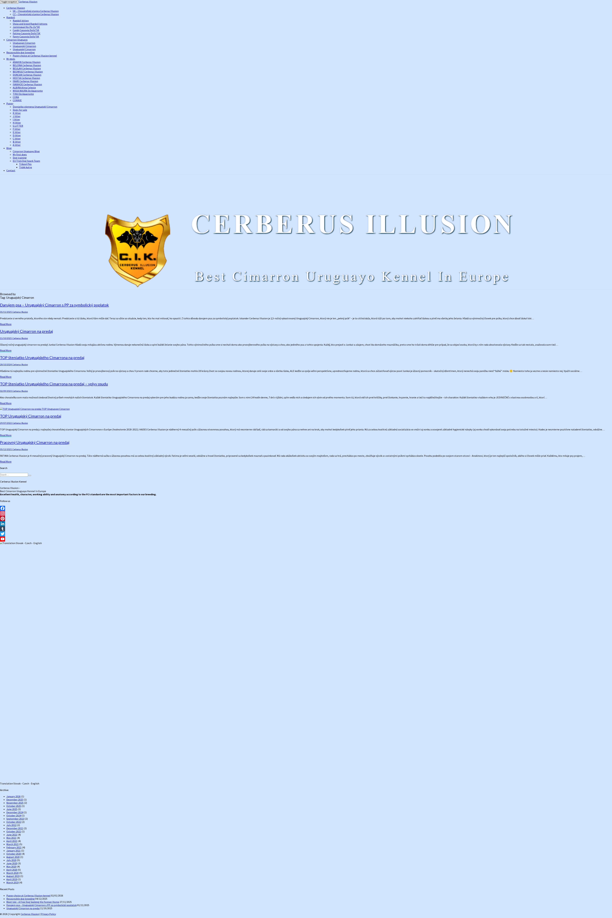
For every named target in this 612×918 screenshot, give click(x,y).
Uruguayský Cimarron (24, 46)
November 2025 (14, 802)
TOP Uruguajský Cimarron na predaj (30, 416)
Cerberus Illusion (28, 1)
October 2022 (13, 821)
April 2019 (11, 879)
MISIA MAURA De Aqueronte (28, 90)
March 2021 (12, 844)
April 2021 (11, 841)
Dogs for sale (20, 109)
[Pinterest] (306, 518)
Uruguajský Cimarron (24, 49)
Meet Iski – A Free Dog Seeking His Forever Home (32, 901)
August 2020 (13, 857)
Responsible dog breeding (20, 52)
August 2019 (13, 876)
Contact (10, 170)
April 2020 (11, 869)
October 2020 (13, 853)
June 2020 (11, 863)
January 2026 (13, 796)
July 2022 (11, 825)
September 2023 (15, 818)
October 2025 (13, 806)
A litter (17, 144)
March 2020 (12, 872)
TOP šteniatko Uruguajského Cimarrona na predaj (42, 357)
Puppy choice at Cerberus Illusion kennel (35, 55)
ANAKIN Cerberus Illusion (26, 62)
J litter (16, 116)
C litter (17, 138)
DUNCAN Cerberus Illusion (27, 74)
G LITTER (18, 125)
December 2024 (14, 812)
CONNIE (17, 100)
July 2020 (11, 860)
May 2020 (11, 866)
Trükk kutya (25, 167)
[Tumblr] (306, 528)
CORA (16, 97)
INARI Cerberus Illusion (25, 81)
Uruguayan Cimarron (24, 42)
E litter (17, 132)
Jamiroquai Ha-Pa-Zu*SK (26, 27)
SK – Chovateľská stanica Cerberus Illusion (36, 11)
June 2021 (11, 834)
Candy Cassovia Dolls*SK (26, 30)
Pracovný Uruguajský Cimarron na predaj (34, 442)
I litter (16, 119)
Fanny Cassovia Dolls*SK (26, 36)
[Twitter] (306, 533)
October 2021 (13, 831)
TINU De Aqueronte (23, 93)
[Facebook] (306, 508)
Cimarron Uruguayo (17, 39)
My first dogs (20, 154)
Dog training (20, 157)
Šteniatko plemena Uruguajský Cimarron (35, 106)
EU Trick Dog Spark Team (26, 160)
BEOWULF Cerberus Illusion (28, 71)
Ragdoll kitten (21, 20)
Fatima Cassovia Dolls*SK (26, 33)
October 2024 (13, 815)
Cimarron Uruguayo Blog (26, 151)
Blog (9, 148)
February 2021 (14, 847)
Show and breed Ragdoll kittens (30, 23)
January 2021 (13, 850)
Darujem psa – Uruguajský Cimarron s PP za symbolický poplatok (54, 305)
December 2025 (14, 799)
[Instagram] (306, 513)
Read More (5, 324)
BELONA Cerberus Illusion (27, 65)
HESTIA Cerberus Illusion (26, 78)
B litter (17, 141)
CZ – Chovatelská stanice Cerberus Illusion (36, 14)
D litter (17, 135)
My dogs (10, 58)
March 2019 (12, 882)
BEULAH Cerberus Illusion (27, 68)
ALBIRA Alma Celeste (24, 87)
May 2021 (11, 837)
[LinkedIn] (306, 523)
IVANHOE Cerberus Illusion (27, 84)
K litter (17, 113)
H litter (17, 122)
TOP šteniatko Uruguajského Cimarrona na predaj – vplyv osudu (54, 383)
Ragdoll (10, 17)
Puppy (9, 103)
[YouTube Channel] (306, 538)
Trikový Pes (25, 164)
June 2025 (11, 809)
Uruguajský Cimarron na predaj (26, 331)
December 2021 (14, 828)
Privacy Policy (48, 914)
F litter (16, 129)
